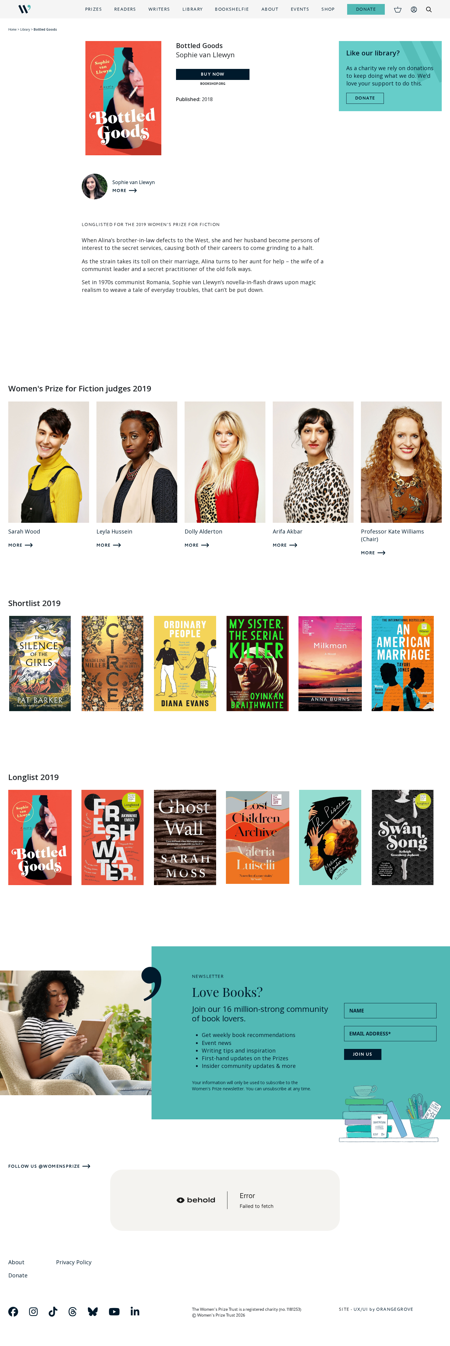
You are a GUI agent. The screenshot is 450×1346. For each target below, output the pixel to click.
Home (12, 29)
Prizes (93, 9)
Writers (159, 9)
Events (300, 9)
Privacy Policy (74, 1262)
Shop (328, 9)
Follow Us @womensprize (44, 1166)
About (270, 9)
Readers (125, 9)
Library (192, 9)
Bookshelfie (232, 9)
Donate (366, 9)
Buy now (213, 74)
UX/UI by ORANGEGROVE (384, 1309)
